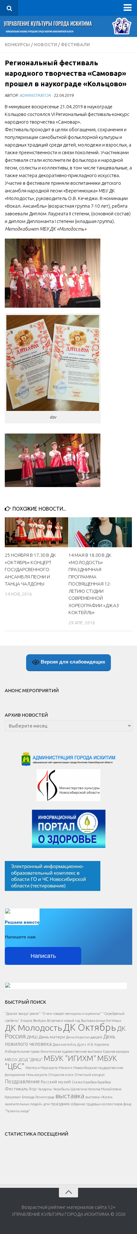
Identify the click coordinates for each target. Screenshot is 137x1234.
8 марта (26, 1020)
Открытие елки (61, 1075)
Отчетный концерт (90, 1075)
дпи (46, 1104)
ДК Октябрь (89, 1027)
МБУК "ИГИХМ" (70, 1058)
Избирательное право (22, 1051)
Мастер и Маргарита (41, 1068)
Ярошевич (13, 1097)
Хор (33, 1088)
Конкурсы (17, 44)
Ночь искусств (36, 1075)
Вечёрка (39, 1020)
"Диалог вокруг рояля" (22, 1013)
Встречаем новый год (63, 1020)
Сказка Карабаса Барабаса (91, 1082)
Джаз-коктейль (64, 1044)
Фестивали (75, 44)
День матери (52, 1036)
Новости (45, 44)
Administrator (35, 95)
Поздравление (22, 1081)
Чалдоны (45, 1089)
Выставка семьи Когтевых (101, 1020)
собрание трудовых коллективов (96, 1104)
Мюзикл (65, 1068)
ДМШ (32, 1036)
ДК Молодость (33, 1027)
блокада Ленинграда (38, 1097)
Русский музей (56, 1081)
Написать (43, 956)
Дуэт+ (81, 1044)
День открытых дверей (84, 1037)
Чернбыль (61, 1089)
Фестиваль (16, 1088)
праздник (60, 1103)
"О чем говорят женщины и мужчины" (71, 1013)
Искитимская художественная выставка (71, 1051)
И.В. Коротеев (98, 1044)
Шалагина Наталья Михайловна (95, 1089)
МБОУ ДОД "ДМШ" (24, 1059)
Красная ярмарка (116, 1051)
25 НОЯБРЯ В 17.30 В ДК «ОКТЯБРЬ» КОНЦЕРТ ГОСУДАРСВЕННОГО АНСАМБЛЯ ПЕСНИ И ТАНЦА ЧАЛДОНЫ (30, 569)
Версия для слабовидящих (72, 661)
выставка (69, 1096)
